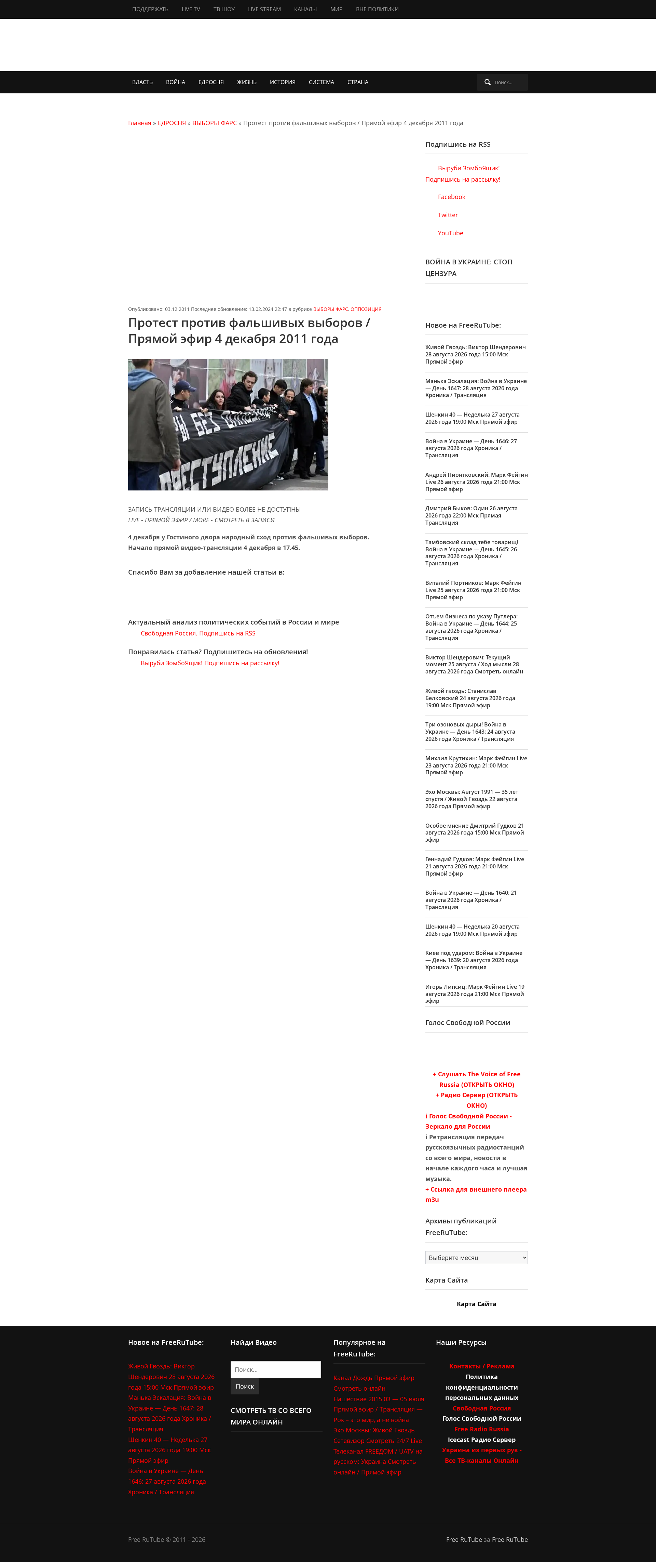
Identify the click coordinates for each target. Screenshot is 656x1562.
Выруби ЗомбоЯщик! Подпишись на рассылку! (209, 663)
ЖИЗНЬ (247, 82)
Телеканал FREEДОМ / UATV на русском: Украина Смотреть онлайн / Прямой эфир (378, 1461)
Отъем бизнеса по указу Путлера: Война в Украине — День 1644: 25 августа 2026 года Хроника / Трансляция (471, 627)
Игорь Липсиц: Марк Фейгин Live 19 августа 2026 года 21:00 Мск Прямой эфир (474, 994)
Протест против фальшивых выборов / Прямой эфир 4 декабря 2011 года (249, 330)
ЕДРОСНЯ (211, 82)
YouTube (449, 233)
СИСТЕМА (321, 82)
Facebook (450, 197)
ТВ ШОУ (224, 9)
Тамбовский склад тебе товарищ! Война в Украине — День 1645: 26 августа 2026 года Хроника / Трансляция (471, 552)
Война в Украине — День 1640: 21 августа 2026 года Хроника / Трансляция (471, 900)
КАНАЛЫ (305, 9)
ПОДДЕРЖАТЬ (150, 9)
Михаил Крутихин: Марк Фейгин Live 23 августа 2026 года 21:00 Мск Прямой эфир (476, 765)
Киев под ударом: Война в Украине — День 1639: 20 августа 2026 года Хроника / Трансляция (473, 960)
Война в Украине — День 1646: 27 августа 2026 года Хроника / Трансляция (471, 448)
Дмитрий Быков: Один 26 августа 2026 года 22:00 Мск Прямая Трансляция (471, 515)
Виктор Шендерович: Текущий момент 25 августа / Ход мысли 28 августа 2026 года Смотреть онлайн (474, 664)
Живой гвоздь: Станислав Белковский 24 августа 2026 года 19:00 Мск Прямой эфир (470, 698)
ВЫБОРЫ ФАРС (214, 123)
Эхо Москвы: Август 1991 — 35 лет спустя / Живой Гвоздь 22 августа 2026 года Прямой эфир (471, 799)
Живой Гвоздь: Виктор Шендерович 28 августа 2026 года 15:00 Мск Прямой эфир (475, 354)
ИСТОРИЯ (283, 82)
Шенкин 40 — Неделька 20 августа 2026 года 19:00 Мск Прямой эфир (472, 930)
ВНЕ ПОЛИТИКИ (377, 9)
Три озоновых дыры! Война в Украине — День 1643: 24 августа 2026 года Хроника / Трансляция (470, 732)
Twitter (447, 215)
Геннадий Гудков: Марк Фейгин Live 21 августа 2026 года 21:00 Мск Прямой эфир (474, 866)
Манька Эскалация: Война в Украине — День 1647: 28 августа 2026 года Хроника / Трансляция (476, 388)
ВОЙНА (175, 82)
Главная (139, 123)
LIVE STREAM (264, 9)
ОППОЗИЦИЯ (366, 309)
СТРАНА (357, 82)
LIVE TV (191, 9)
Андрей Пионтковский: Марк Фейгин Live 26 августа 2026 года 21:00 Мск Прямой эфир (476, 482)
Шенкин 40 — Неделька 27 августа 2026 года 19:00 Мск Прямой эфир (472, 418)
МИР (336, 9)
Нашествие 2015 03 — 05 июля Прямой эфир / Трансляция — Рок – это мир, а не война (378, 1409)
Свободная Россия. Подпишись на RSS (197, 633)
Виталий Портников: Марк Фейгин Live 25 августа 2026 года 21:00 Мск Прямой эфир (473, 590)
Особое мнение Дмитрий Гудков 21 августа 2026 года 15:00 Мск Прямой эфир (474, 833)
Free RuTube (464, 1539)
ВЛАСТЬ (142, 82)
